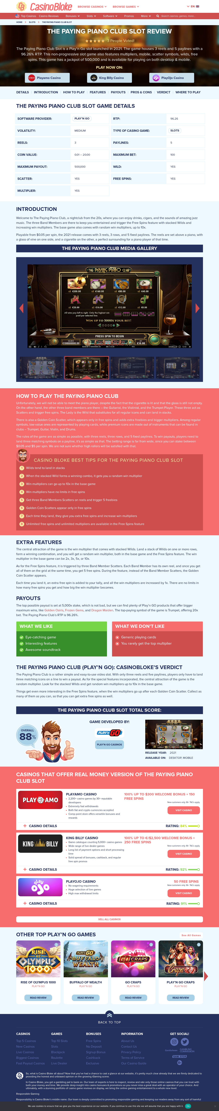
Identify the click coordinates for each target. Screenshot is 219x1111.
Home (19, 22)
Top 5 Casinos (26, 1041)
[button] (21, 308)
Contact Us (129, 1047)
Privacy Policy (131, 1052)
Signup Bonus (95, 1052)
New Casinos (25, 1047)
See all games (191, 935)
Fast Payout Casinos (30, 1063)
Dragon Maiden (102, 610)
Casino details (43, 826)
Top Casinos (28, 16)
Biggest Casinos (27, 1058)
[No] (215, 1106)
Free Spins (93, 1041)
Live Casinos (25, 1052)
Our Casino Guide (133, 1063)
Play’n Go (82, 118)
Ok (188, 1106)
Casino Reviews (49, 16)
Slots (90, 16)
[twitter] (185, 1042)
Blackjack (58, 1052)
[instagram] (174, 1042)
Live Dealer (59, 1063)
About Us (127, 1041)
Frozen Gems (74, 610)
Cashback (93, 1058)
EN (193, 6)
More (144, 16)
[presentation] (206, 976)
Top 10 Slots (59, 1041)
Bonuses (71, 16)
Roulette (57, 1058)
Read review (38, 998)
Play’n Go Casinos (109, 744)
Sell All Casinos (109, 919)
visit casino (184, 810)
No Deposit (94, 1047)
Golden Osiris (53, 610)
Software (108, 16)
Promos (129, 16)
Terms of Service (132, 1058)
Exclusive (92, 1063)
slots (32, 22)
